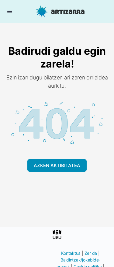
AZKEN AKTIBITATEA (57, 165)
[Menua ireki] (9, 11)
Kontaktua (71, 253)
